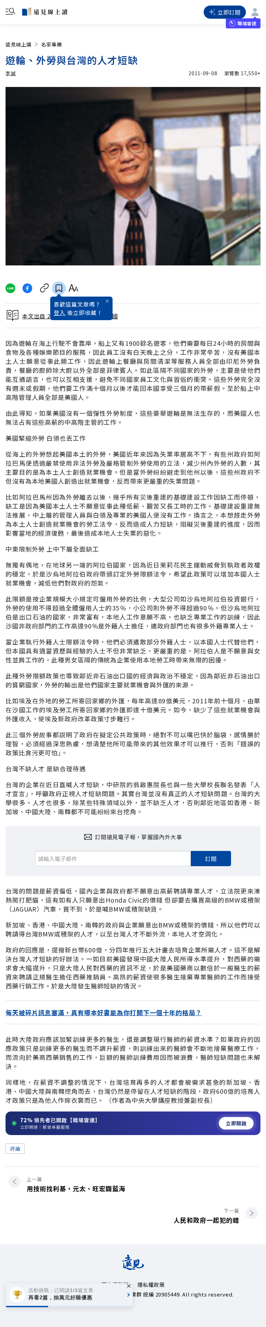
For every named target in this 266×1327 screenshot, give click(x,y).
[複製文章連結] (44, 288)
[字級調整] (73, 288)
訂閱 (211, 858)
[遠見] (133, 1268)
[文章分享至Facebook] (27, 288)
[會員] (254, 12)
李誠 (11, 73)
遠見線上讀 (19, 44)
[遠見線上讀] (44, 11)
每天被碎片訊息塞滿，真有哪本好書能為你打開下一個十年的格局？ (104, 1012)
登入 (59, 312)
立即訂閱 (229, 12)
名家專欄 (51, 44)
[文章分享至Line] (10, 288)
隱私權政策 (151, 1284)
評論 (15, 1148)
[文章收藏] (59, 288)
